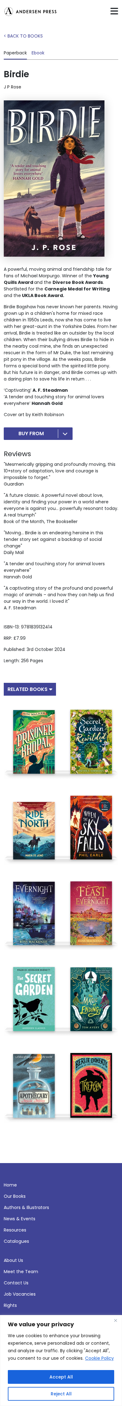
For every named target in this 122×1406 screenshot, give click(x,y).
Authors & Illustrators (26, 1207)
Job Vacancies (20, 1294)
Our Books (15, 1196)
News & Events (19, 1219)
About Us (13, 1260)
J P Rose (12, 87)
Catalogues (16, 1241)
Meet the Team (21, 1271)
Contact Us (16, 1283)
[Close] (115, 1320)
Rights (10, 1305)
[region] (61, 1360)
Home (10, 1185)
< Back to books (23, 36)
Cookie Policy (99, 1358)
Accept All (61, 1377)
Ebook (38, 53)
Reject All (61, 1394)
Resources (15, 1230)
